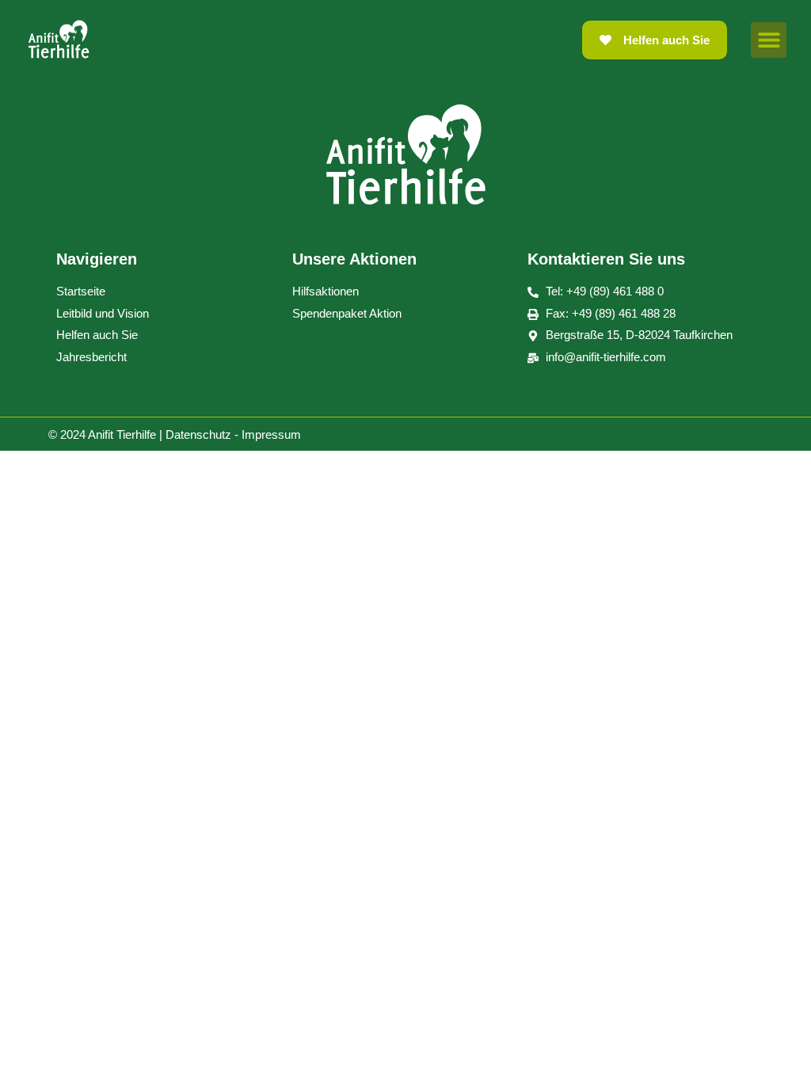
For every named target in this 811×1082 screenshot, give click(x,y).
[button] (768, 40)
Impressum (271, 434)
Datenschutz (198, 434)
